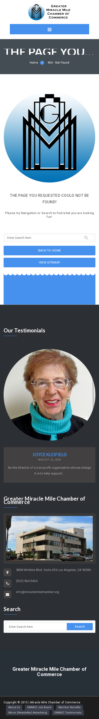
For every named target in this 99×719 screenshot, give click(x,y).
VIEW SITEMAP (49, 262)
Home (34, 62)
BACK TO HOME (49, 250)
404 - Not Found (58, 62)
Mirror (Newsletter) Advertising (27, 712)
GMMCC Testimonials (67, 712)
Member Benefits (69, 707)
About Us (14, 707)
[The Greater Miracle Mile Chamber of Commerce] (49, 12)
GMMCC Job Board (39, 707)
